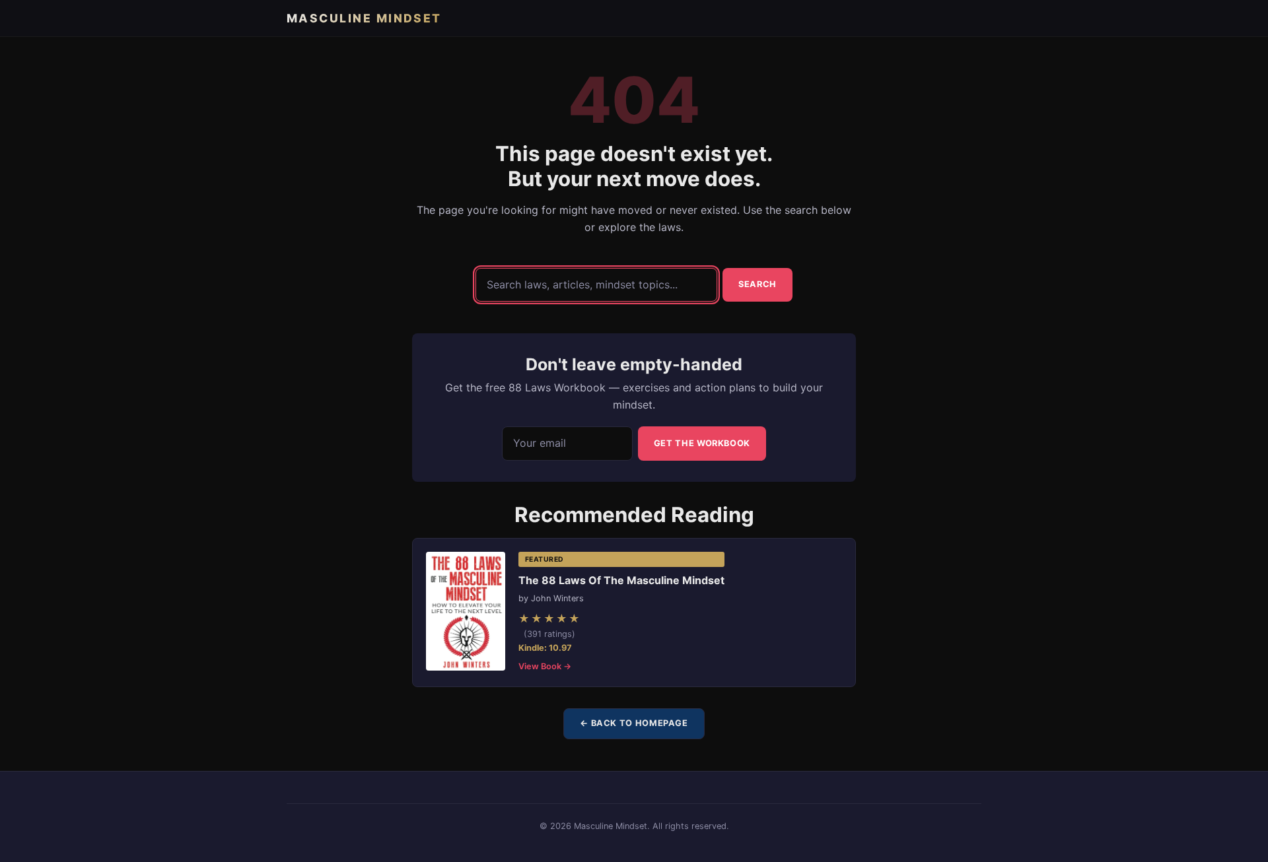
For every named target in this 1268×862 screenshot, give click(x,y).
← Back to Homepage (634, 723)
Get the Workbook (702, 443)
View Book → (544, 666)
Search (757, 284)
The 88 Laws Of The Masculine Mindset (621, 580)
